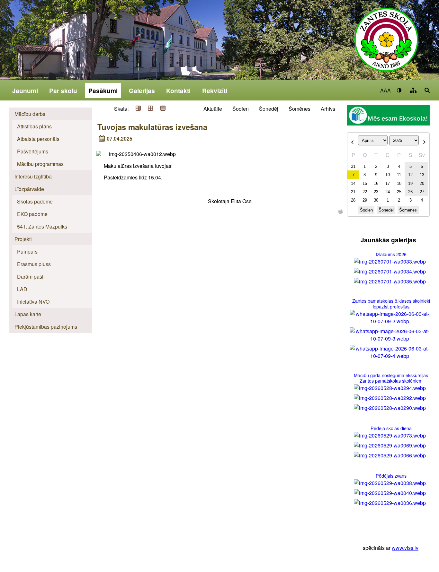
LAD (22, 289)
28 (353, 200)
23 (376, 191)
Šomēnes (299, 108)
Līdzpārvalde (29, 189)
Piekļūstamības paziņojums (45, 326)
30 (376, 200)
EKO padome (32, 214)
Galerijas (142, 90)
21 (353, 191)
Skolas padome (35, 201)
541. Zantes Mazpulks (42, 226)
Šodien (240, 108)
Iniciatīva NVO (33, 301)
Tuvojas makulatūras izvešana (152, 126)
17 (387, 183)
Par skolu (63, 90)
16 (376, 183)
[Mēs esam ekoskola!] (388, 116)
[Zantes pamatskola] (386, 44)
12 (410, 174)
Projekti (23, 239)
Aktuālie (212, 108)
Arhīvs (328, 108)
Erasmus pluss (34, 264)
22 (365, 191)
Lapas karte (27, 314)
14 (353, 183)
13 (422, 174)
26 (410, 191)
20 (422, 183)
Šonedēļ (268, 108)
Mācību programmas (40, 164)
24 (387, 191)
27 (422, 191)
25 (399, 191)
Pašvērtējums (32, 151)
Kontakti (178, 90)
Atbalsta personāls (38, 139)
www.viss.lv (405, 547)
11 (399, 174)
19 (410, 183)
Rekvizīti (214, 90)
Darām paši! (31, 276)
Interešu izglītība (33, 176)
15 (365, 183)
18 (399, 183)
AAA (385, 90)
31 (353, 166)
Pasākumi (103, 90)
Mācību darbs (29, 113)
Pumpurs (27, 251)
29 (365, 200)
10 (387, 174)
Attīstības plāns (34, 126)
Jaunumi (25, 90)
